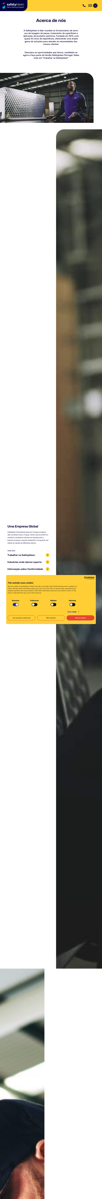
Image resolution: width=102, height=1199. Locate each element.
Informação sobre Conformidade (25, 569)
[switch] (34, 604)
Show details (72, 612)
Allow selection (51, 618)
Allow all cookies (80, 618)
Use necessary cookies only (21, 618)
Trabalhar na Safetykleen (21, 555)
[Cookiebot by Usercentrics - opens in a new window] (85, 577)
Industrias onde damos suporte (24, 562)
